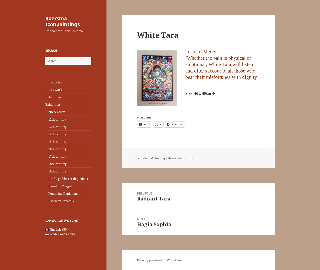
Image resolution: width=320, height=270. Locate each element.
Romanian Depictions (63, 194)
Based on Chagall (60, 186)
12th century (57, 119)
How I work (53, 90)
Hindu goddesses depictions (68, 179)
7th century (56, 112)
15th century (57, 142)
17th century (57, 156)
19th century (57, 171)
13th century (57, 127)
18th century (57, 164)
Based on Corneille (61, 201)
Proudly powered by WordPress (159, 260)
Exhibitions (53, 97)
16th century (57, 149)
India (144, 158)
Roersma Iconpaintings (62, 21)
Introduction (54, 82)
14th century (57, 134)
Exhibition (52, 105)
